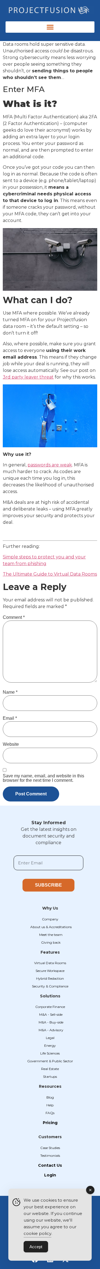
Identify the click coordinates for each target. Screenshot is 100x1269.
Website (11, 744)
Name (10, 692)
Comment (14, 617)
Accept (35, 1246)
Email (10, 718)
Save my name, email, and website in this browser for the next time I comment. (43, 778)
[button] (50, 27)
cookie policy (37, 1233)
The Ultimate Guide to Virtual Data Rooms (50, 574)
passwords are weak (50, 465)
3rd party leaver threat (28, 377)
